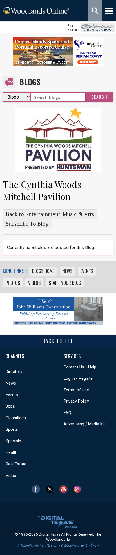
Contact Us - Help (80, 367)
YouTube (65, 489)
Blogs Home (43, 271)
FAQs (68, 412)
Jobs (10, 406)
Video (11, 475)
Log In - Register (79, 378)
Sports (12, 429)
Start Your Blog (65, 282)
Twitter (51, 489)
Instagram (78, 489)
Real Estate (16, 464)
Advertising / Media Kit (84, 424)
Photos (13, 282)
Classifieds (16, 417)
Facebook (37, 489)
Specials (13, 440)
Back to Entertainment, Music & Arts (50, 214)
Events (87, 271)
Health (11, 452)
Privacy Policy (76, 401)
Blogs (30, 82)
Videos (34, 282)
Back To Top (58, 341)
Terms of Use (76, 389)
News (67, 271)
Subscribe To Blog (27, 223)
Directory (14, 371)
